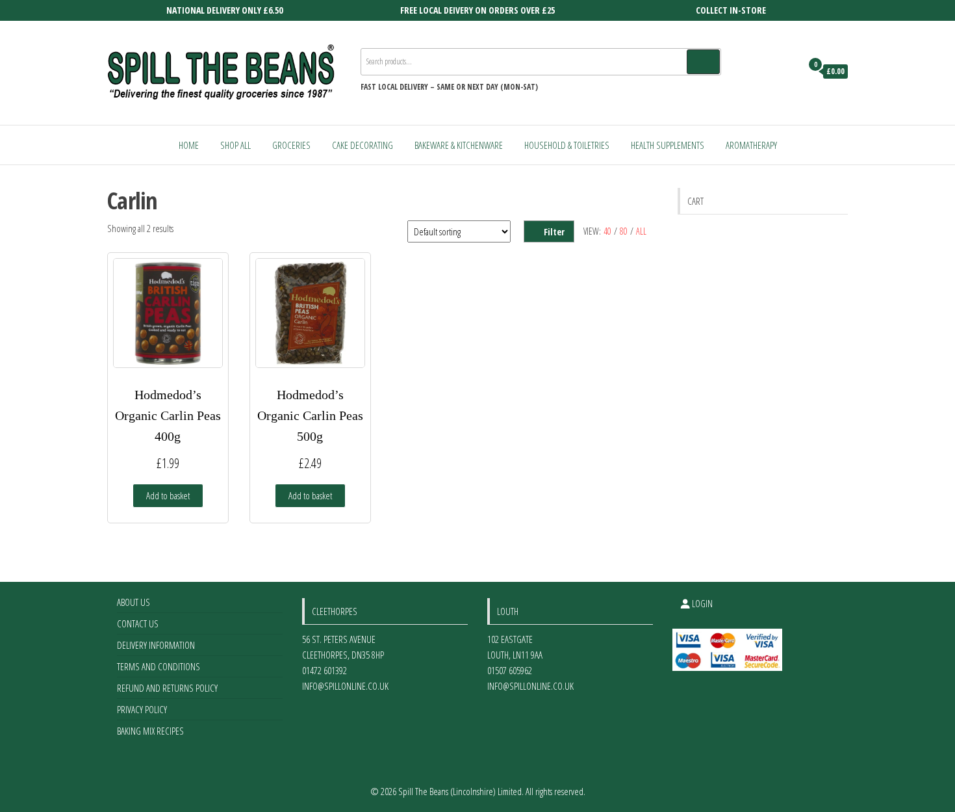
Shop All (235, 144)
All (641, 231)
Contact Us (138, 623)
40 (607, 231)
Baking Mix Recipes (150, 730)
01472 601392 (324, 670)
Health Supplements (667, 144)
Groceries (291, 144)
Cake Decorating (362, 144)
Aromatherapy (751, 144)
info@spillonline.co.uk (345, 685)
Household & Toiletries (566, 144)
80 (624, 231)
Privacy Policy (142, 709)
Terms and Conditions (158, 666)
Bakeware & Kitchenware (458, 144)
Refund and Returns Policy (167, 687)
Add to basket (168, 495)
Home (189, 144)
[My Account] (788, 71)
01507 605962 (509, 670)
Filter (554, 232)
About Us (133, 602)
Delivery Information (156, 644)
